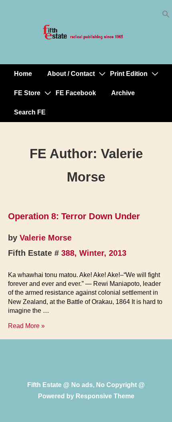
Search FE (30, 112)
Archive (123, 93)
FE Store (27, 93)
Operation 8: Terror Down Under (74, 216)
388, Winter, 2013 (93, 253)
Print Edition (129, 73)
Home (23, 73)
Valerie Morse (46, 237)
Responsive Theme (105, 396)
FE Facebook (76, 93)
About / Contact (71, 73)
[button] (166, 15)
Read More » (26, 325)
